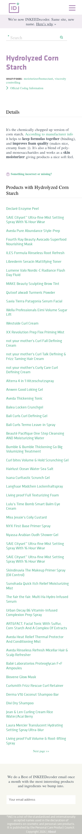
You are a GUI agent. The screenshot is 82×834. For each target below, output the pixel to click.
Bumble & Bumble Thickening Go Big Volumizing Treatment (34, 449)
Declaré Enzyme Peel (22, 208)
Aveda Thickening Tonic (24, 398)
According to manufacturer (46, 133)
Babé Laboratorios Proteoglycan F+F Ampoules (34, 665)
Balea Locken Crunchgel (24, 407)
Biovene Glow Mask (21, 677)
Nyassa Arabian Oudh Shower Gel (32, 534)
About (52, 832)
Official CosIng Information (26, 88)
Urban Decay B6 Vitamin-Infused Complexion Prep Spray (31, 612)
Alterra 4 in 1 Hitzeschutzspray (30, 381)
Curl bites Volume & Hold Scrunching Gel (37, 460)
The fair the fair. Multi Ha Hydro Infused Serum (37, 599)
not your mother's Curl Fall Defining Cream (34, 343)
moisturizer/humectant (38, 78)
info (70, 133)
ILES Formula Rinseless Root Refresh (35, 253)
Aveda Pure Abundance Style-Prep (33, 230)
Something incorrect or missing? (31, 174)
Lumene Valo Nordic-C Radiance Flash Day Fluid (35, 272)
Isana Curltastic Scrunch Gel (28, 477)
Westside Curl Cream (22, 323)
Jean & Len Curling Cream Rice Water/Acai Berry (29, 714)
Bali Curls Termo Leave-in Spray (30, 424)
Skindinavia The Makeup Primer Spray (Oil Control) (35, 572)
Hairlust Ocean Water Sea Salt (29, 468)
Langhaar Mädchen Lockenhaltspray (34, 486)
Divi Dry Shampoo (20, 703)
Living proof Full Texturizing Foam (32, 495)
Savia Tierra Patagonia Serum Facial (34, 301)
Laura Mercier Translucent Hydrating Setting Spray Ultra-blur (34, 727)
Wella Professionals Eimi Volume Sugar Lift (36, 312)
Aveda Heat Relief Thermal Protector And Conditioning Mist (34, 639)
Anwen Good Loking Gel (24, 389)
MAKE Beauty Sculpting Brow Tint (32, 283)
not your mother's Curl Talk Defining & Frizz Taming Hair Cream (36, 356)
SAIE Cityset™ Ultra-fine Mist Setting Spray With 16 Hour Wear (35, 219)
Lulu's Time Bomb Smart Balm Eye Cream (33, 506)
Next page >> (41, 751)
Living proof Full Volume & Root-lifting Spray (36, 740)
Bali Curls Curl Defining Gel (26, 416)
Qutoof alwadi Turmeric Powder (30, 292)
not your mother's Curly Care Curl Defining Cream (32, 370)
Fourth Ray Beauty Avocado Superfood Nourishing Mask (36, 241)
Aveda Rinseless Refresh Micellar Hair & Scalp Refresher (37, 652)
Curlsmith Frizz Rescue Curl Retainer (34, 685)
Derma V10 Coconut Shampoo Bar (32, 694)
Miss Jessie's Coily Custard (26, 517)
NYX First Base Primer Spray (28, 526)
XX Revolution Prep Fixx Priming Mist (35, 332)
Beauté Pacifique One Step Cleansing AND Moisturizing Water (35, 435)
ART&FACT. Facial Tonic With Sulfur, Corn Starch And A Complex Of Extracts (36, 626)
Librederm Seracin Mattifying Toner (33, 261)
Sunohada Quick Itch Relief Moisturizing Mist (37, 585)
